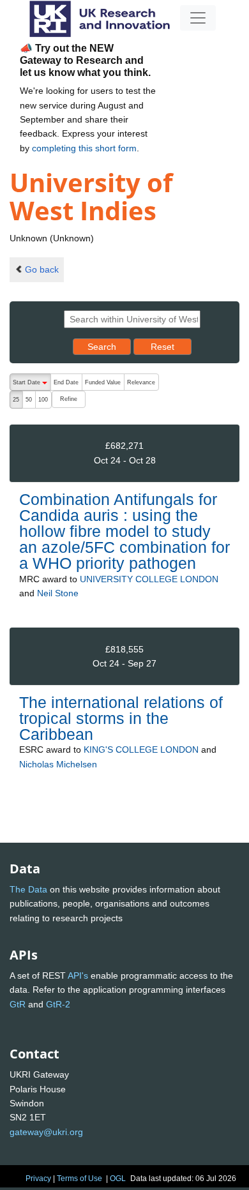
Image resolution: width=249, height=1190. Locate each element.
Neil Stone (58, 593)
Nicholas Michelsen (58, 764)
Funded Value (103, 382)
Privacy (38, 1178)
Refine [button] (68, 399)
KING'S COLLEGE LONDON (141, 749)
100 (43, 399)
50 (29, 399)
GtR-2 (58, 1004)
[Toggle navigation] (198, 18)
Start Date (31, 385)
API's (78, 975)
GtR (18, 1004)
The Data (28, 889)
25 (16, 399)
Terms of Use (79, 1178)
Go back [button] (42, 269)
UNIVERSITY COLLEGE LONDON (149, 579)
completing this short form (84, 148)
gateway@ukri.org (46, 1132)
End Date (66, 382)
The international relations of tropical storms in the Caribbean (121, 718)
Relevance (141, 382)
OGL (118, 1178)
